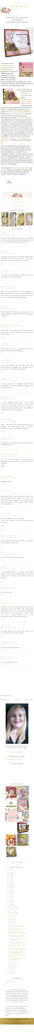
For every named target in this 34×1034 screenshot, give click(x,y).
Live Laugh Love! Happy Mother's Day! (17, 946)
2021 (8, 881)
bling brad (10, 192)
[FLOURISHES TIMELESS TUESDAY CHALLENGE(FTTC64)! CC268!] (11, 852)
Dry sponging (22, 194)
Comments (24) (17, 205)
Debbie (3, 567)
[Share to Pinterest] (17, 202)
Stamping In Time (17, 198)
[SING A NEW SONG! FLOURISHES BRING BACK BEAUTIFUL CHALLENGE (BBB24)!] (11, 792)
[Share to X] (12, 202)
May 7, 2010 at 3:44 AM (8, 493)
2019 (8, 885)
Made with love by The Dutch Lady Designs (19, 1021)
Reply (3, 245)
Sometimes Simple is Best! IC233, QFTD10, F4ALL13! (17, 929)
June (10, 919)
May (10, 921)
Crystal (4, 307)
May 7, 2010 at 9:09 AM (8, 537)
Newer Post (5, 700)
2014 (8, 896)
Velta (3, 491)
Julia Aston (6, 626)
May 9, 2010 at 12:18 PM (9, 644)
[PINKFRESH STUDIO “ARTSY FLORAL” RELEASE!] (11, 804)
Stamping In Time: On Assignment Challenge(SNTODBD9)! (18, 949)
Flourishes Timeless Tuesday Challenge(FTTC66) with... (16, 942)
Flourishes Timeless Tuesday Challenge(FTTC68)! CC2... (16, 926)
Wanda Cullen (7, 438)
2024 (8, 874)
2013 (8, 898)
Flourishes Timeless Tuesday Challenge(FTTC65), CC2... (16, 952)
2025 (8, 872)
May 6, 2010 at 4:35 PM (8, 362)
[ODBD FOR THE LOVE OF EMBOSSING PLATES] (23, 804)
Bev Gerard (6, 513)
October (11, 910)
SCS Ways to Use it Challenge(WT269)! (18, 111)
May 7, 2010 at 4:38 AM (8, 515)
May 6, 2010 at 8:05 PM (8, 421)
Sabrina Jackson (8, 286)
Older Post (29, 700)
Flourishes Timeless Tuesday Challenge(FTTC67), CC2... (16, 936)
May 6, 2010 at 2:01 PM (8, 308)
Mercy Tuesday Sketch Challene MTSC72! (26, 101)
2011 (8, 902)
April (10, 962)
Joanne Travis (7, 379)
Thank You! (11, 923)
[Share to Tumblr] (19, 202)
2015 (8, 893)
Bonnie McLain (7, 397)
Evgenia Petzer (7, 587)
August (11, 915)
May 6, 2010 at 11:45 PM (9, 478)
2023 (8, 876)
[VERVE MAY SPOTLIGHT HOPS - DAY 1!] (23, 840)
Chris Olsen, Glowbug (10, 454)
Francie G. (5, 233)
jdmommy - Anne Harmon (11, 325)
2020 (8, 883)
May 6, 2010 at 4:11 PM (8, 345)
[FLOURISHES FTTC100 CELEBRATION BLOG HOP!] (11, 816)
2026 (8, 870)
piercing (11, 197)
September (12, 913)
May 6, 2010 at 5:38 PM (8, 380)
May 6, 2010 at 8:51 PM (8, 439)
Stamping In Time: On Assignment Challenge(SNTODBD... (18, 932)
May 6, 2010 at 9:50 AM (8, 253)
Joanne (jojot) (7, 657)
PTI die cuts (19, 197)
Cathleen (5, 270)
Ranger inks (28, 197)
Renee (3, 552)
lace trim (20, 195)
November (12, 908)
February (11, 966)
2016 (8, 891)
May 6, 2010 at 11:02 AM (9, 272)
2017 (8, 889)
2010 (8, 904)
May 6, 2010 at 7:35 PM (8, 399)
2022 (8, 878)
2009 (8, 971)
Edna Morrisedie (8, 536)
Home (17, 700)
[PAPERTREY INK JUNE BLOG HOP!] (23, 792)
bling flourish (20, 192)
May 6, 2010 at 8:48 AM (8, 235)
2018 (8, 887)
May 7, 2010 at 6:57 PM (8, 554)
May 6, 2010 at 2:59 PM (8, 327)
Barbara (4, 251)
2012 (8, 900)
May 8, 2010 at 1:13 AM (8, 589)
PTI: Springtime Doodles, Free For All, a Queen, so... (17, 959)
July (10, 917)
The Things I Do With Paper (13, 759)
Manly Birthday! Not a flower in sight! (17, 956)
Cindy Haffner (7, 476)
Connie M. (5, 344)
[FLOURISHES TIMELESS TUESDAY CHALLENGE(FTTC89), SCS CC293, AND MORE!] (23, 828)
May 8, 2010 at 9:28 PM (8, 628)
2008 (8, 973)
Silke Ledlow (6, 419)
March (11, 964)
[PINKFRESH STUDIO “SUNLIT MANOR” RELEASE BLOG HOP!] (23, 816)
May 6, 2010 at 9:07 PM (8, 456)
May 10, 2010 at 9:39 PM (9, 659)
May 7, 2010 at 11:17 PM (9, 568)
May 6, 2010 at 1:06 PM (8, 288)
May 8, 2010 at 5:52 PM (8, 603)
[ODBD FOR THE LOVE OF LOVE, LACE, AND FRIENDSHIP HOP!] (11, 840)
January (11, 969)
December (12, 906)
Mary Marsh (6, 360)
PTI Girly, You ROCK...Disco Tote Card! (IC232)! (17, 939)
